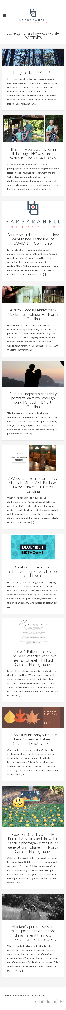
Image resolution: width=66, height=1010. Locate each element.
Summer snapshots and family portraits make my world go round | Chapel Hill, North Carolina (33, 400)
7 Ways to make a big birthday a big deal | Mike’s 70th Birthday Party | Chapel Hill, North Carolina (33, 484)
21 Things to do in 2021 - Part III (33, 72)
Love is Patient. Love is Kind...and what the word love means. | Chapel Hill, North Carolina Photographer (32, 658)
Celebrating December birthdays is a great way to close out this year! (33, 571)
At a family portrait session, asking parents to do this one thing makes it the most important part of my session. (33, 933)
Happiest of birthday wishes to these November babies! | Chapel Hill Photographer (33, 739)
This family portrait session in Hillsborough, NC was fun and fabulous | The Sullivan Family (33, 153)
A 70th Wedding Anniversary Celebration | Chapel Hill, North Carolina (33, 314)
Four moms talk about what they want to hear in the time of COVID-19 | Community (33, 239)
